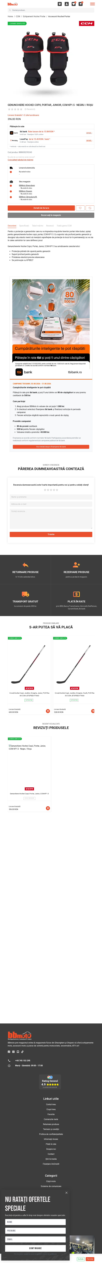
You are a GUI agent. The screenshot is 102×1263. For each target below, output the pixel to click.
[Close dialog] (66, 1193)
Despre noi (51, 1149)
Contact (51, 1154)
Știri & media (51, 1159)
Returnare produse (51, 1124)
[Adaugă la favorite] (80, 208)
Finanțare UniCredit (51, 1164)
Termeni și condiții (51, 1129)
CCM (18, 16)
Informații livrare (51, 1139)
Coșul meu (51, 1109)
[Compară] (90, 208)
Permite (90, 1259)
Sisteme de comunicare (51, 1186)
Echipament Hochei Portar (34, 16)
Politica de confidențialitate (51, 1134)
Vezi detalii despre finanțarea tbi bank (51, 447)
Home (10, 16)
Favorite (51, 1114)
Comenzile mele (51, 1119)
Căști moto (51, 1181)
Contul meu (51, 1104)
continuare (35, 1248)
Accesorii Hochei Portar (59, 16)
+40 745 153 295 (22, 1060)
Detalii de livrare (41, 208)
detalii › (89, 133)
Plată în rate (51, 1144)
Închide (81, 1259)
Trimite (51, 534)
